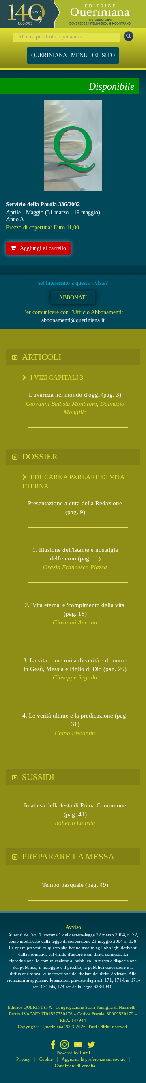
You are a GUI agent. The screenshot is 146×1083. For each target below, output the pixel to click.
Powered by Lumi (73, 1052)
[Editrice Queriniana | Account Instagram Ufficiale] (64, 1045)
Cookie (46, 1059)
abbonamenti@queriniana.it (73, 320)
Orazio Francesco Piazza (75, 567)
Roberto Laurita (75, 823)
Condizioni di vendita (75, 1065)
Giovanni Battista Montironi (61, 403)
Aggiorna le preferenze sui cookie (93, 1059)
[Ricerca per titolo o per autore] (128, 36)
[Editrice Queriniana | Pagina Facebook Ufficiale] (53, 1045)
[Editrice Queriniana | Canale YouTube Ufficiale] (78, 1045)
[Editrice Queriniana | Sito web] (73, 14)
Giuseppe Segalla (75, 677)
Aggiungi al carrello (43, 248)
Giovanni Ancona (75, 622)
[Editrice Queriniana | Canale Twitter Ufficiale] (91, 1045)
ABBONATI (73, 298)
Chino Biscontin (75, 733)
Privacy (23, 1059)
